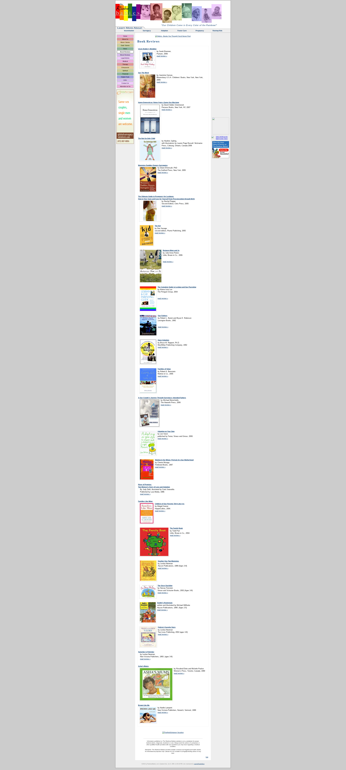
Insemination (129, 31)
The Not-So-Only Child (146, 138)
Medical (125, 61)
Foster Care (182, 31)
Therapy (125, 64)
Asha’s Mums (143, 666)
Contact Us (125, 83)
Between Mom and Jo (171, 250)
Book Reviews (125, 52)
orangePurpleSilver (199, 764)
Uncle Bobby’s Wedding (147, 49)
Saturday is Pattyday (146, 652)
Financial (125, 74)
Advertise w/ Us (125, 86)
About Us (125, 39)
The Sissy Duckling (165, 586)
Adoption (164, 31)
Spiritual (125, 70)
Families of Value (164, 369)
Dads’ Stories (125, 45)
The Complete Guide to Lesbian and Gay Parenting (177, 287)
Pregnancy (200, 31)
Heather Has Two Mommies (168, 561)
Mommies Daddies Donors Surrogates (153, 165)
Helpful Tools (125, 77)
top (207, 757)
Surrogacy (147, 31)
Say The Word (143, 73)
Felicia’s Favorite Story (167, 627)
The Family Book (176, 528)
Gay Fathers (162, 316)
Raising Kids (217, 31)
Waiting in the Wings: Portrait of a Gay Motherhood (174, 460)
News (125, 49)
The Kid (158, 226)
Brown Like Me (143, 705)
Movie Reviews (125, 55)
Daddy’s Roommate (164, 603)
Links (125, 80)
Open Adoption (163, 340)
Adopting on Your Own (166, 431)
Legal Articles (125, 58)
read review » (162, 56)
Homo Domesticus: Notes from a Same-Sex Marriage (158, 102)
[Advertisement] (221, 76)
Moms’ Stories (125, 42)
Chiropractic (125, 67)
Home (125, 36)
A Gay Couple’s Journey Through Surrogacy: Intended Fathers (162, 398)
